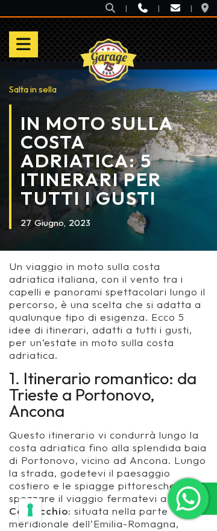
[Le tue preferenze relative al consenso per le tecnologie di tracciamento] (30, 509)
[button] (110, 8)
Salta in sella (33, 89)
